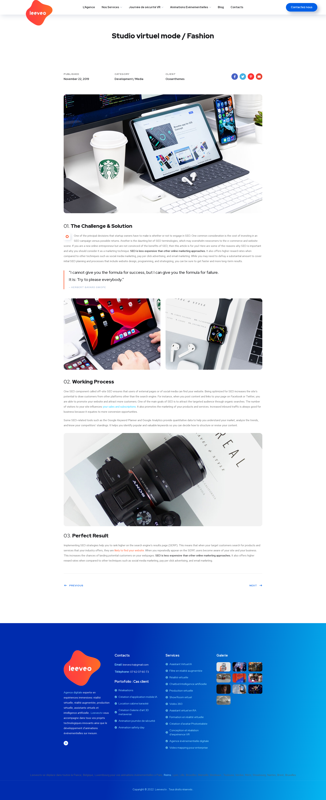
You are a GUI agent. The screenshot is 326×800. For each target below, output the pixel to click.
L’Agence (89, 7)
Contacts (237, 7)
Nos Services (110, 7)
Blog (221, 7)
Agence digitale (73, 692)
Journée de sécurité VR (144, 7)
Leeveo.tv (97, 713)
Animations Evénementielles (189, 7)
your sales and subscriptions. (119, 406)
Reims (167, 775)
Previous (76, 585)
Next (253, 585)
